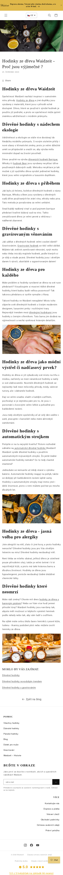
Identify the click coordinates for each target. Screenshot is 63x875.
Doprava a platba (51, 808)
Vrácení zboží (53, 814)
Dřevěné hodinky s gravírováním (19, 687)
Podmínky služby (21, 861)
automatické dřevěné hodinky (30, 448)
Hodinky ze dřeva (25, 100)
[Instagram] (25, 845)
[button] (6, 15)
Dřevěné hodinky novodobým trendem (22, 681)
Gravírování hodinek (27, 245)
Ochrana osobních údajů (48, 825)
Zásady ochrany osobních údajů (39, 855)
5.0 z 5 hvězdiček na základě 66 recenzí (31, 873)
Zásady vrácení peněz (39, 861)
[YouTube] (37, 845)
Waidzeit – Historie (12, 755)
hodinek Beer (20, 163)
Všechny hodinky (11, 723)
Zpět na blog (33, 699)
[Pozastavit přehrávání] (61, 5)
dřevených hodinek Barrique (43, 159)
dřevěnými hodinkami (40, 312)
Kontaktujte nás (52, 803)
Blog (6, 739)
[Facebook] (31, 845)
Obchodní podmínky (50, 819)
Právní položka (52, 830)
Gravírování (9, 750)
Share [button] (8, 80)
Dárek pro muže (11, 744)
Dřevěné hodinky (11, 675)
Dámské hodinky (11, 728)
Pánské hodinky (11, 733)
